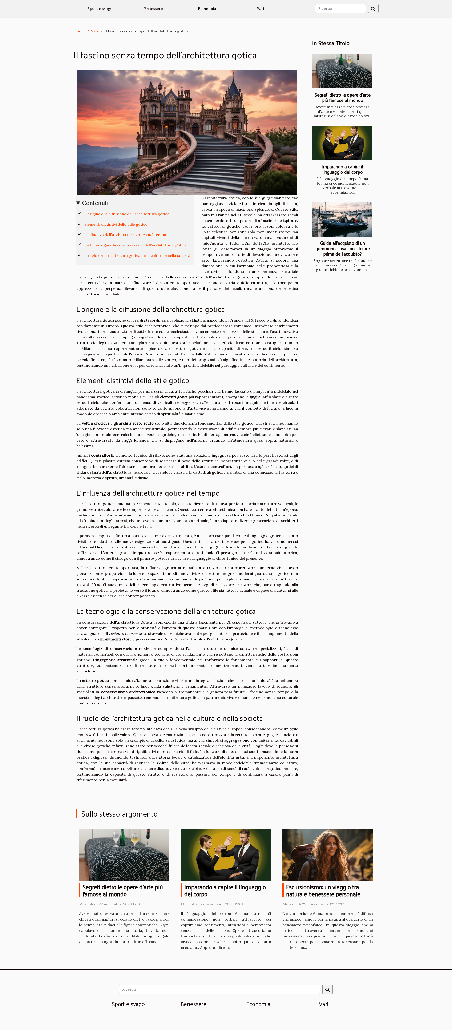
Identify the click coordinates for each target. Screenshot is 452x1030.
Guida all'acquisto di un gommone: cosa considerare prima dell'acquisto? (342, 248)
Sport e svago (100, 8)
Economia (207, 8)
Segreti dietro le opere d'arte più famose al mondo (343, 97)
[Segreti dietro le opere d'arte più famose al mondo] (342, 71)
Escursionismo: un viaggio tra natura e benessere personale (323, 890)
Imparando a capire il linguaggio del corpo (342, 169)
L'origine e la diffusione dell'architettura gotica (126, 214)
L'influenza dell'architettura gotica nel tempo (125, 234)
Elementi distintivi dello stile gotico (116, 224)
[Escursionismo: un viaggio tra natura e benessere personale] (327, 854)
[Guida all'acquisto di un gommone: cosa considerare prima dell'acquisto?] (342, 219)
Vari (260, 8)
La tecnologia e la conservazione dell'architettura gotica (135, 245)
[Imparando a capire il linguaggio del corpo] (342, 143)
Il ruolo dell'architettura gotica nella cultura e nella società (137, 255)
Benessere (153, 8)
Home (79, 31)
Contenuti (95, 203)
